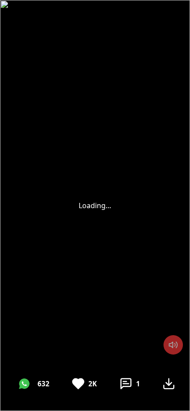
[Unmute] (173, 345)
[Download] (168, 383)
